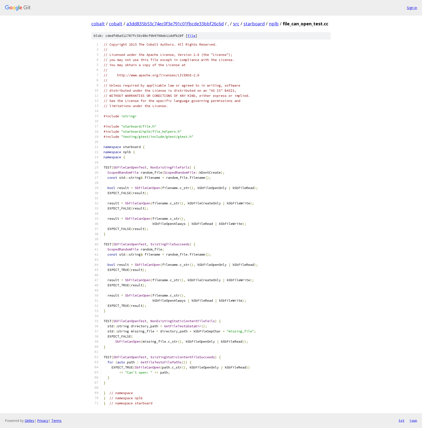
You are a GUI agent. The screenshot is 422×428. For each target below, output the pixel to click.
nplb (274, 24)
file (191, 36)
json (413, 420)
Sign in (412, 7)
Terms (56, 420)
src (236, 24)
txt (401, 420)
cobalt (98, 24)
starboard (254, 24)
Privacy (42, 420)
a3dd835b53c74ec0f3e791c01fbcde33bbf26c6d (175, 24)
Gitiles (29, 420)
